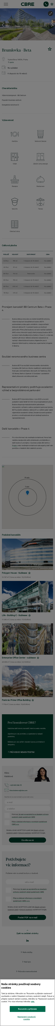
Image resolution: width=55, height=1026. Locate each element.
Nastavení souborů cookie (27, 1018)
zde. (33, 1001)
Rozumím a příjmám (27, 1009)
